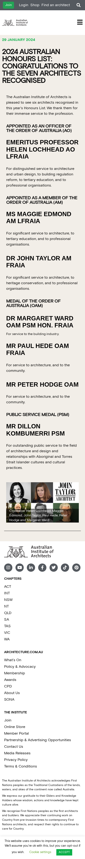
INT (7, 593)
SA (6, 619)
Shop (34, 5)
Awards (10, 679)
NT (6, 606)
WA (7, 639)
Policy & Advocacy (20, 666)
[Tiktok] (65, 567)
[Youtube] (19, 567)
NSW (8, 599)
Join (7, 720)
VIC (7, 632)
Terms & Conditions (20, 766)
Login (23, 5)
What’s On (12, 660)
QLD (7, 613)
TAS (7, 626)
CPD (8, 686)
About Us (12, 693)
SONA (9, 699)
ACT (7, 586)
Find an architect (55, 5)
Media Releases (17, 753)
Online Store (14, 727)
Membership (14, 673)
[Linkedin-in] (31, 567)
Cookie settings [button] (40, 852)
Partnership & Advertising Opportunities (37, 740)
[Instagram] (8, 567)
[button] (78, 5)
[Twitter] (54, 567)
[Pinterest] (76, 567)
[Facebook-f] (42, 567)
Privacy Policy (16, 759)
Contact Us (13, 746)
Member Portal (16, 733)
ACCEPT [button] (64, 852)
